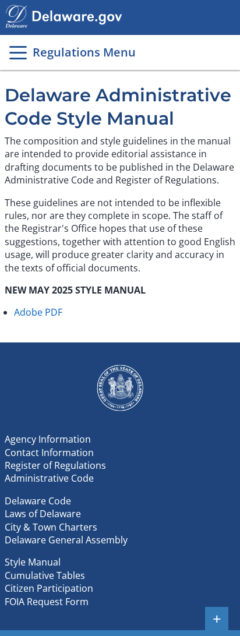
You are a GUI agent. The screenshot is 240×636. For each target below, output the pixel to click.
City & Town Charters (51, 527)
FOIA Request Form (47, 601)
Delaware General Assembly (66, 539)
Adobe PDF (38, 312)
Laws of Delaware (43, 513)
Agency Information (48, 439)
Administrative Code (49, 478)
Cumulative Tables (45, 575)
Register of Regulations (55, 465)
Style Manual (33, 562)
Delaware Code (38, 500)
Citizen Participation (49, 588)
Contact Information (49, 452)
